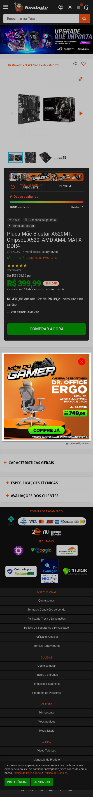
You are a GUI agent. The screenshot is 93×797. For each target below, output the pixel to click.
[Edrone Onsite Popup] (46, 398)
